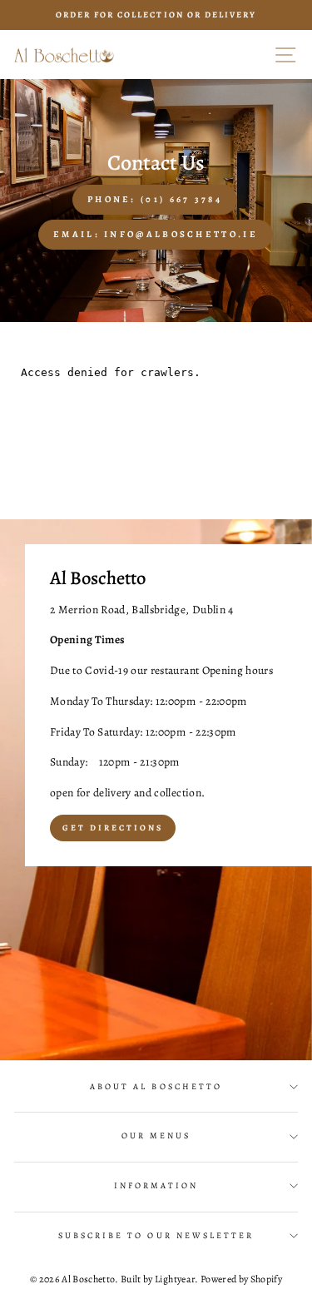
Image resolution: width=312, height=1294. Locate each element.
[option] (156, 15)
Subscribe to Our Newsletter (156, 1236)
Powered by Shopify (241, 1279)
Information (156, 1186)
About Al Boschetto (156, 1087)
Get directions (112, 827)
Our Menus (156, 1136)
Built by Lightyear (158, 1279)
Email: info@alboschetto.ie (155, 234)
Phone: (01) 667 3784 (154, 199)
